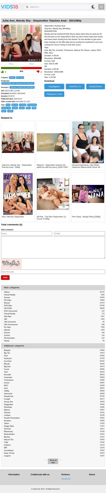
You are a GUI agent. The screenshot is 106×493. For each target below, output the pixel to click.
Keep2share (95, 86)
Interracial (54, 393)
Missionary (54, 431)
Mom (4, 111)
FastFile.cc (75, 86)
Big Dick (54, 366)
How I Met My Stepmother (13, 217)
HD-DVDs (54, 308)
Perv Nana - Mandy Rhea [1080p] (86, 217)
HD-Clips (54, 300)
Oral (54, 388)
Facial (54, 369)
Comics (54, 335)
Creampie (54, 377)
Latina (22, 108)
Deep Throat (54, 453)
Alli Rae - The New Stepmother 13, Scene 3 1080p (51, 218)
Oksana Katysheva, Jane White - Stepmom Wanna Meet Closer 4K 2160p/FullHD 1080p (86, 166)
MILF (54, 385)
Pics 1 (11, 64)
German (54, 429)
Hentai (54, 341)
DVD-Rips (54, 305)
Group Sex (54, 402)
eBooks (54, 330)
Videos (54, 292)
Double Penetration (54, 418)
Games (54, 333)
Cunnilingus (54, 450)
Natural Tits (54, 439)
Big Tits (54, 353)
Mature (54, 410)
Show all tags (53, 461)
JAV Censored (54, 322)
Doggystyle (54, 404)
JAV (54, 319)
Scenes (54, 297)
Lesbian (54, 415)
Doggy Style (54, 426)
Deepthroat (54, 396)
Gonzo (54, 383)
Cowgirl (54, 399)
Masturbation (54, 434)
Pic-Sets (54, 327)
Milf (54, 448)
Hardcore (54, 358)
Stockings (54, 407)
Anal (54, 356)
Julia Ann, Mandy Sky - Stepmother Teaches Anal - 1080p (17, 166)
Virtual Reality (54, 295)
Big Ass (54, 437)
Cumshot (54, 361)
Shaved (54, 412)
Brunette (54, 375)
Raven (15, 108)
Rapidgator (54, 86)
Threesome (54, 380)
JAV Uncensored (54, 324)
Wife (34, 108)
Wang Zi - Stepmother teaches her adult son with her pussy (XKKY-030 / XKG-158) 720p (52, 166)
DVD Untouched (54, 311)
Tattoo (54, 423)
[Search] (27, 7)
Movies (54, 303)
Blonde (54, 364)
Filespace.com (54, 94)
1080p (54, 391)
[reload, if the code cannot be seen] (11, 269)
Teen (54, 372)
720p (54, 442)
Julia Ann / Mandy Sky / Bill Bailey (22, 87)
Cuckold (23, 105)
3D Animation (54, 338)
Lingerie (54, 456)
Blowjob (54, 350)
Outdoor (54, 445)
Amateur (54, 421)
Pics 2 (31, 64)
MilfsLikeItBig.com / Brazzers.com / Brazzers (18, 83)
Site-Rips (54, 316)
